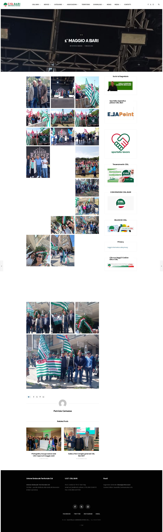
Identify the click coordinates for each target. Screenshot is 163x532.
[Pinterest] (40, 396)
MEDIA (117, 4)
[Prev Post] (1, 266)
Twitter (77, 514)
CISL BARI (35, 4)
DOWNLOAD (97, 4)
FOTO (81, 35)
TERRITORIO (86, 4)
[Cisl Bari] (13, 4)
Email (98, 514)
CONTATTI (127, 4)
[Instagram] (88, 506)
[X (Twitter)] (81, 506)
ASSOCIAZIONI (72, 4)
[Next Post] (161, 266)
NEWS (109, 4)
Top (82, 525)
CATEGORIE (58, 4)
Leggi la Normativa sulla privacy (118, 247)
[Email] (43, 396)
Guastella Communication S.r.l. (78, 520)
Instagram (88, 514)
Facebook (67, 514)
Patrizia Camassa (77, 46)
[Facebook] (17, 84)
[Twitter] (17, 88)
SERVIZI (46, 4)
